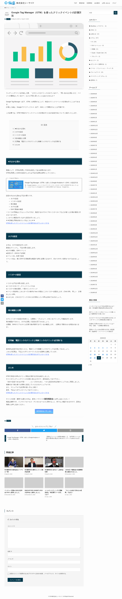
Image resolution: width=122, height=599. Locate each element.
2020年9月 (93, 257)
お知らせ (95, 34)
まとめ (17, 144)
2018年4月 (93, 292)
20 (103, 354)
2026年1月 (93, 121)
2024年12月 (94, 173)
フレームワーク (97, 72)
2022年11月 (94, 237)
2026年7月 (93, 97)
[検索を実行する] (115, 13)
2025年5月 (93, 153)
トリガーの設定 (20, 135)
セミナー (94, 60)
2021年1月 (93, 245)
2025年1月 (93, 169)
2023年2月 (93, 229)
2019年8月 (93, 280)
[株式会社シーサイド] (19, 3)
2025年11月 (94, 129)
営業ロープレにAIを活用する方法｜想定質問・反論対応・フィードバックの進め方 (101, 330)
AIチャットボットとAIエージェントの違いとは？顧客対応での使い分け (102, 313)
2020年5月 (93, 264)
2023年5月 (93, 217)
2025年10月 (94, 133)
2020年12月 (94, 249)
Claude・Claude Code (99, 53)
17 (90, 354)
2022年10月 (94, 241)
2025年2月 (93, 165)
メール (10, 559)
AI (94, 41)
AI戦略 (95, 49)
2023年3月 (93, 225)
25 (95, 358)
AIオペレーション (98, 45)
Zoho (93, 30)
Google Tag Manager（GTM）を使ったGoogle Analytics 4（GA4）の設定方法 (51, 182)
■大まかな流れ (20, 128)
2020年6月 (93, 261)
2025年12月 (94, 125)
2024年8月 (93, 181)
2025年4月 (93, 157)
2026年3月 (93, 113)
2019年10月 (94, 276)
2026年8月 (93, 94)
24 (90, 358)
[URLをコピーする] (70, 430)
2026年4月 (93, 109)
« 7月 (90, 365)
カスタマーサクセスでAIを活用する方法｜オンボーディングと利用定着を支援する (102, 319)
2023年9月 (93, 205)
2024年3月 (93, 189)
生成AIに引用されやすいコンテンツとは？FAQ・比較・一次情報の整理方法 (101, 324)
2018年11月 (94, 288)
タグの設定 (19, 132)
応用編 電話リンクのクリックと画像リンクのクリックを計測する (38, 141)
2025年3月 (93, 161)
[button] (18, 430)
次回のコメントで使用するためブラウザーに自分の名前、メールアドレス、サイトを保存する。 (38, 573)
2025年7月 (93, 145)
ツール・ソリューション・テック (102, 68)
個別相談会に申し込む (44, 411)
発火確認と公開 (20, 138)
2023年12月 (94, 197)
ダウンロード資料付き (98, 64)
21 (107, 354)
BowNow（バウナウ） (98, 26)
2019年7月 (93, 284)
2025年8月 (93, 141)
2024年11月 (94, 177)
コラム (8, 19)
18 (95, 354)
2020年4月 (93, 268)
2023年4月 (93, 221)
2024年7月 (93, 185)
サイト (10, 566)
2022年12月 (94, 233)
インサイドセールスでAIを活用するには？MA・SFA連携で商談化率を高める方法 (101, 307)
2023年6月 (93, 213)
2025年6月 (93, 149)
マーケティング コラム (99, 76)
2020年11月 (94, 253)
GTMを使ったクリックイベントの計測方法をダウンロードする (27, 223)
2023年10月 (94, 201)
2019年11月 (94, 272)
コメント (11, 526)
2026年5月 (93, 105)
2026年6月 (93, 101)
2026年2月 (93, 117)
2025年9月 (93, 137)
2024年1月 (93, 193)
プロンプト (96, 56)
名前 (10, 551)
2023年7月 (93, 209)
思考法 (94, 80)
